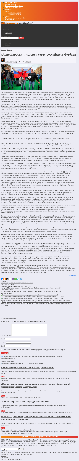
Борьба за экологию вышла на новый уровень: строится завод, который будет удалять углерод (31, 300)
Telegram (7, 46)
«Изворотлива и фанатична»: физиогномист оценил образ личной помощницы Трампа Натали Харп (35, 385)
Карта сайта (25, 437)
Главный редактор (11, 62)
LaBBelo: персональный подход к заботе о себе (25, 401)
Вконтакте (8, 43)
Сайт (2, 346)
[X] (7, 279)
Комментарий (6, 335)
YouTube (7, 45)
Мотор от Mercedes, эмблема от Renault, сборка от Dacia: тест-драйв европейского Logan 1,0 (31, 288)
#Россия (3, 281)
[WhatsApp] (15, 279)
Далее (3, 376)
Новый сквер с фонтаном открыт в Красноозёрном (27, 367)
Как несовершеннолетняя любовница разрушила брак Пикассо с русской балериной (28, 296)
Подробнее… (5, 457)
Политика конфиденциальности (40, 437)
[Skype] (18, 279)
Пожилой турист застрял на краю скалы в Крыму (17, 283)
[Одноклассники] (4, 279)
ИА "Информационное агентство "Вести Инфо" (17, 23)
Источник (72, 275)
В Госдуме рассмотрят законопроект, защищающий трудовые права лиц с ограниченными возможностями (36, 303)
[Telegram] (21, 279)
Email (3, 342)
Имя (3, 339)
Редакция (55, 437)
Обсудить (28, 62)
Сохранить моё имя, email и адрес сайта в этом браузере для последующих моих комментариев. (34, 349)
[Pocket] (10, 279)
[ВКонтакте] (2, 279)
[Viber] (13, 279)
